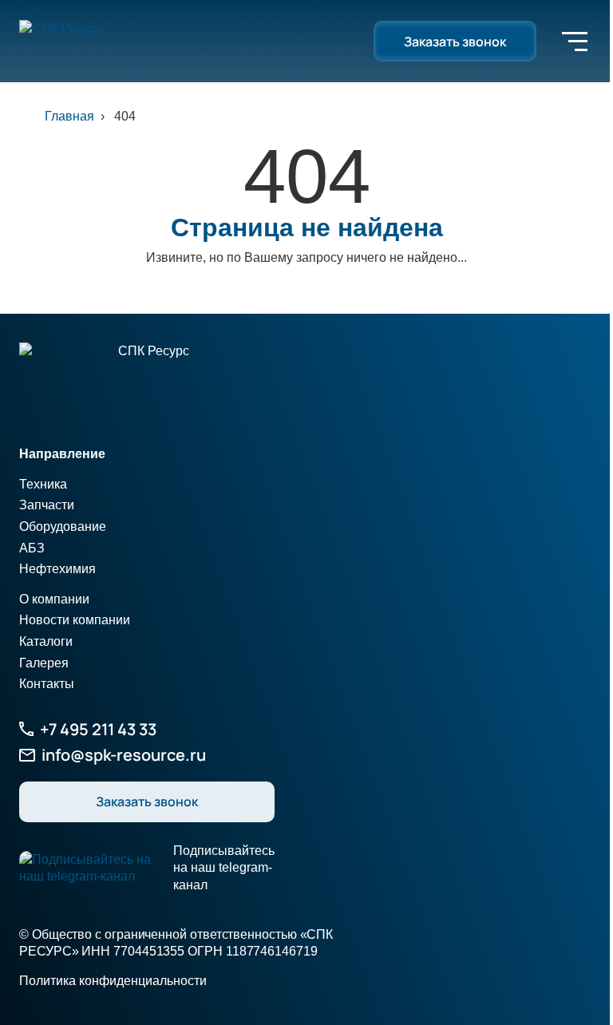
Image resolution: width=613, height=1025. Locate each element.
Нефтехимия (57, 569)
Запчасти (46, 505)
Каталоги (46, 641)
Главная (69, 116)
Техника (43, 484)
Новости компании (74, 620)
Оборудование (62, 526)
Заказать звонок (455, 41)
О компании (54, 599)
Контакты (46, 684)
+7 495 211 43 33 (98, 729)
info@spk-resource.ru (124, 755)
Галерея (44, 663)
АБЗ (32, 548)
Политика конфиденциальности (113, 980)
